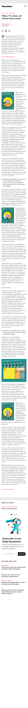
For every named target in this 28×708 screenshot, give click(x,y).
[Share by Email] (9, 31)
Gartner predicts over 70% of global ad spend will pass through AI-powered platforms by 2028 (13, 591)
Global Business (7, 580)
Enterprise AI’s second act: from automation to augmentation (11, 575)
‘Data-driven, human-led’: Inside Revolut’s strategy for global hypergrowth (14, 568)
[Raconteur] (7, 6)
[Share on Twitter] (3, 31)
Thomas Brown (6, 24)
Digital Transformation (9, 507)
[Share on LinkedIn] (6, 31)
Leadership (5, 565)
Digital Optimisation (8, 13)
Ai (2, 573)
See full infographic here (8, 56)
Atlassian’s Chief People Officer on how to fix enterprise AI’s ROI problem (13, 583)
